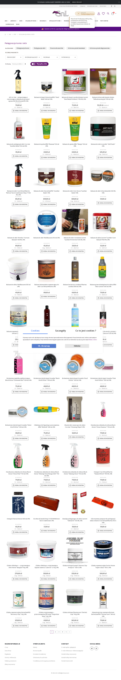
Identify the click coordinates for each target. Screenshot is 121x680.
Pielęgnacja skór (39, 48)
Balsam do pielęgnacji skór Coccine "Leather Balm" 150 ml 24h (18, 145)
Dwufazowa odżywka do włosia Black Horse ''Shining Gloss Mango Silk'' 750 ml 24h (46, 474)
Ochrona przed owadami (76, 48)
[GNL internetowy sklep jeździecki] (60, 13)
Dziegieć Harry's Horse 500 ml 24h (18, 519)
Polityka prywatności (10, 661)
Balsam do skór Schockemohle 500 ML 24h (103, 192)
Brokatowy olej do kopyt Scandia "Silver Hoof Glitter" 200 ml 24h (18, 426)
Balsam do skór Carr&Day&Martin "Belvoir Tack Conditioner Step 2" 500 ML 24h (18, 193)
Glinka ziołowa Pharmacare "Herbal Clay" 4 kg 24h (75, 613)
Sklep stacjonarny (10, 664)
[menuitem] (18, 24)
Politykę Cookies (92, 339)
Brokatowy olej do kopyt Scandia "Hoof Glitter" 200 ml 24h (75, 379)
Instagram (96, 648)
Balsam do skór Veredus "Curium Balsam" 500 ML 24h (18, 239)
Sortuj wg (7, 64)
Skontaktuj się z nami (92, 6)
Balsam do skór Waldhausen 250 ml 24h (46, 238)
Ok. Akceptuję (44, 346)
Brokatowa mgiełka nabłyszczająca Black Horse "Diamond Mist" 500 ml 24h (18, 379)
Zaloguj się (82, 6)
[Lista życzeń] (103, 13)
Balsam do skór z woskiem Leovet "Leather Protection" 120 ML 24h (75, 239)
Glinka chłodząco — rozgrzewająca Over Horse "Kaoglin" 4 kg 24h (18, 566)
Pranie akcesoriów (56, 48)
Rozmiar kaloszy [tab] (31, 57)
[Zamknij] (101, 329)
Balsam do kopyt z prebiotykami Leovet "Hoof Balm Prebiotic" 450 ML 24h (75, 98)
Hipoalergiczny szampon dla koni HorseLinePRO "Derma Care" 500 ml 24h (103, 614)
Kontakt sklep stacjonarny (68, 654)
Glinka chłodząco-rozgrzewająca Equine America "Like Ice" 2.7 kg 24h (47, 566)
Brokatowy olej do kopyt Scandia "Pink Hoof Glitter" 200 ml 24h (103, 379)
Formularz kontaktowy (39, 654)
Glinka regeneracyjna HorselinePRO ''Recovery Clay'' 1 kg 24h (18, 613)
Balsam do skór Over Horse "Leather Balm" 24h (75, 192)
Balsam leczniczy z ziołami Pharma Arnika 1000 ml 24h (75, 285)
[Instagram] (114, 6)
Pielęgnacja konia (23, 48)
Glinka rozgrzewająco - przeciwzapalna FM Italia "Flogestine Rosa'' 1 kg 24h (46, 614)
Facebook (92, 648)
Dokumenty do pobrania (40, 657)
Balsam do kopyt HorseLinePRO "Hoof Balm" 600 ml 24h (46, 98)
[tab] (35, 330)
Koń (15, 34)
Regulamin (8, 654)
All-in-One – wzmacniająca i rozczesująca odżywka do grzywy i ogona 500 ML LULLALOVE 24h (18, 99)
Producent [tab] (11, 57)
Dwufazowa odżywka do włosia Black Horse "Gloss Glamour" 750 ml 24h (103, 426)
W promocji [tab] (65, 57)
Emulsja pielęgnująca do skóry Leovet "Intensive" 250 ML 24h (74, 520)
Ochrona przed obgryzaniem (100, 48)
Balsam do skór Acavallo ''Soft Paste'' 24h (103, 145)
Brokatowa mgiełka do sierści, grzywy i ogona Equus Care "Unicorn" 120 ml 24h (103, 332)
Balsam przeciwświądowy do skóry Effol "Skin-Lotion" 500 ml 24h (103, 285)
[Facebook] (111, 6)
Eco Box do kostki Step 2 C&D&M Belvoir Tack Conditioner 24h (46, 520)
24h (10, 34)
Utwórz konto (103, 6)
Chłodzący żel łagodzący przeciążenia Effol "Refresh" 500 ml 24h (46, 426)
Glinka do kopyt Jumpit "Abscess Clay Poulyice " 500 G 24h (75, 566)
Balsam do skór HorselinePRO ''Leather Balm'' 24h (46, 192)
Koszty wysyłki (37, 650)
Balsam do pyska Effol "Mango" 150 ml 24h (75, 145)
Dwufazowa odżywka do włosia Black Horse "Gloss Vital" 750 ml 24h (18, 473)
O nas (6, 647)
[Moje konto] (98, 13)
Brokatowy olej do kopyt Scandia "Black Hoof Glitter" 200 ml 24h (47, 379)
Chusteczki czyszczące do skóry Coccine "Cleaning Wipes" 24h (74, 426)
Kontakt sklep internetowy (68, 657)
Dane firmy (8, 650)
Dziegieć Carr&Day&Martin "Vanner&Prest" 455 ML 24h (103, 473)
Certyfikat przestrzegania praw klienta (44, 661)
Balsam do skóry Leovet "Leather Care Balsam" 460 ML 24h (103, 239)
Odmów (77, 346)
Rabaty (35, 647)
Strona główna (5, 34)
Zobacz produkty (77, 2)
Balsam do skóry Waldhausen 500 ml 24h (18, 285)
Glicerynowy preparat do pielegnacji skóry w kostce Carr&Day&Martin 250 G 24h (103, 521)
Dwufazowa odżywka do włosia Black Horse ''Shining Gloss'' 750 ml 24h (75, 473)
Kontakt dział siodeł (67, 661)
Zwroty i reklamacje (10, 657)
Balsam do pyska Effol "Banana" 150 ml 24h (46, 145)
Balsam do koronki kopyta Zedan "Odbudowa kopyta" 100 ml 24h (103, 98)
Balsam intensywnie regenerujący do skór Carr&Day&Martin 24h (46, 285)
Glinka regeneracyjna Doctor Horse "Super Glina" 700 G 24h (103, 566)
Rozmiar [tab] (46, 57)
